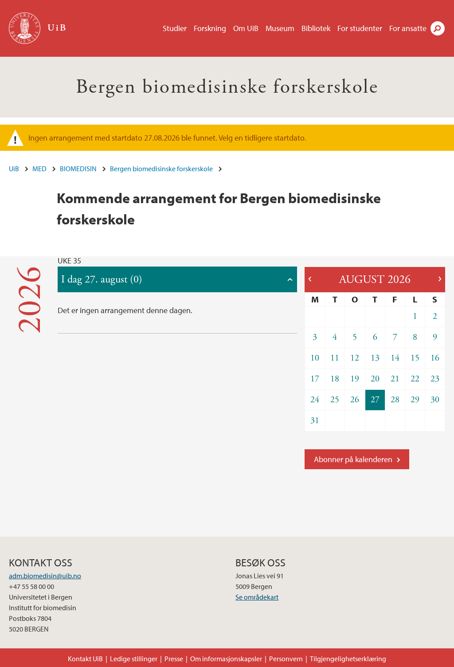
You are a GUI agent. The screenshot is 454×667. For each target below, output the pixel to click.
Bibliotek (315, 28)
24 (314, 399)
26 (354, 399)
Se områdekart (256, 596)
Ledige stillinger (133, 658)
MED (39, 168)
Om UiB (245, 28)
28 (395, 399)
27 (375, 399)
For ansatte (408, 28)
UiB (14, 168)
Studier (175, 28)
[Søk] (437, 28)
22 (415, 379)
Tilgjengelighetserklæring (348, 658)
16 (435, 358)
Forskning (210, 28)
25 (334, 399)
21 (395, 379)
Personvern (286, 658)
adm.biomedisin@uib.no (45, 575)
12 (354, 358)
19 (354, 379)
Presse (173, 658)
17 (314, 379)
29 (415, 399)
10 (314, 358)
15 (415, 358)
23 (435, 379)
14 (395, 358)
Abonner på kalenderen (353, 459)
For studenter (359, 28)
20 (375, 379)
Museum (280, 28)
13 (375, 358)
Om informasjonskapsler (226, 658)
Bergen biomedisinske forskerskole (227, 87)
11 (334, 358)
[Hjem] (25, 28)
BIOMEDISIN (78, 168)
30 (435, 399)
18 (334, 379)
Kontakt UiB (85, 658)
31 (314, 420)
